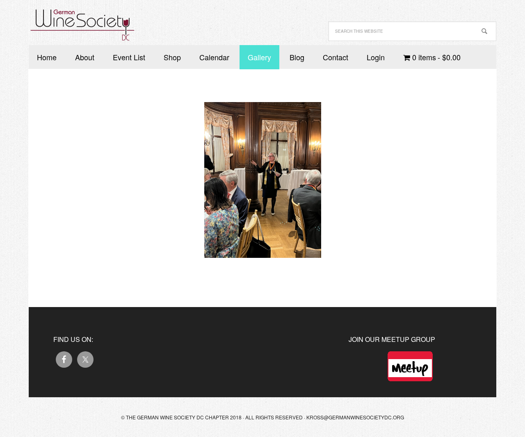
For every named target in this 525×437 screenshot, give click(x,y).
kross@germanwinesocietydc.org (355, 417)
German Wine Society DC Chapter (82, 20)
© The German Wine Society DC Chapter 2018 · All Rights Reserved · (213, 417)
